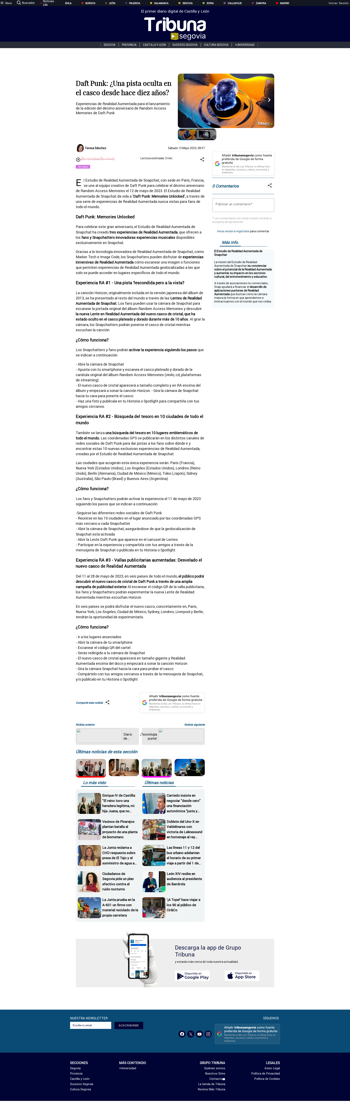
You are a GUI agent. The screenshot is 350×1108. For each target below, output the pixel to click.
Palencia (134, 3)
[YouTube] (199, 1034)
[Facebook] (182, 1034)
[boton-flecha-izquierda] (183, 98)
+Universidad (245, 45)
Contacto (215, 1079)
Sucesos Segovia (184, 45)
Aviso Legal (272, 1068)
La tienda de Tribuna (211, 1084)
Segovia (187, 3)
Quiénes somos (214, 1068)
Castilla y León (154, 45)
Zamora (261, 3)
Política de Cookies (267, 1079)
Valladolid (235, 3)
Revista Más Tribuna (211, 1089)
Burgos (90, 3)
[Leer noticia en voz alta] (78, 159)
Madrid (284, 3)
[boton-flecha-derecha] (269, 98)
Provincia (129, 45)
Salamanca (161, 3)
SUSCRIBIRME (128, 1025)
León (112, 3)
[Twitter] (190, 1034)
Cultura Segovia (216, 45)
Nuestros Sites (215, 1073)
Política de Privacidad (265, 1073)
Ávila (68, 3)
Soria (210, 3)
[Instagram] (208, 1034)
